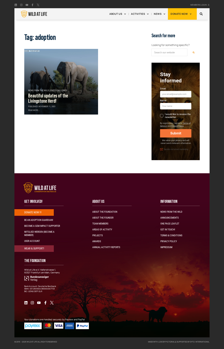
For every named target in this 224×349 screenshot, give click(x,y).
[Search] (193, 52)
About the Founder (102, 217)
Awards (96, 241)
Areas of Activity (102, 229)
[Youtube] (27, 5)
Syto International (199, 341)
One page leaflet (169, 223)
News (158, 14)
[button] (201, 14)
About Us (115, 14)
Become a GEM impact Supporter (42, 225)
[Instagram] (21, 5)
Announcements (169, 217)
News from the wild (171, 211)
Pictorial (170, 341)
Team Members (100, 223)
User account (32, 241)
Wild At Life (32, 341)
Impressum (166, 247)
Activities (138, 14)
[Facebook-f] (32, 5)
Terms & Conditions (171, 235)
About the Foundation (104, 211)
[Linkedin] (15, 5)
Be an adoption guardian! (38, 220)
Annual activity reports (106, 247)
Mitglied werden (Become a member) (39, 233)
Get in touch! (167, 229)
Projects (97, 235)
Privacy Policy (168, 241)
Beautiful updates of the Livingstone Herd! (48, 98)
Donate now (179, 14)
